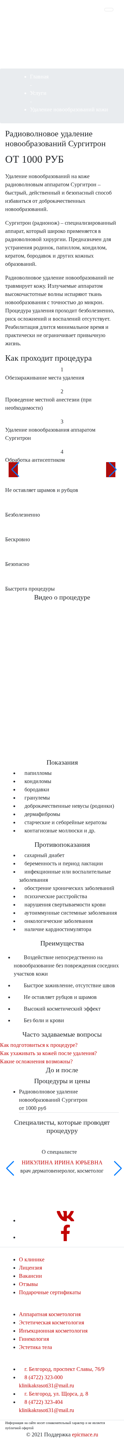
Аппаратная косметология (50, 1314)
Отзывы (28, 1284)
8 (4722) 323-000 (43, 1377)
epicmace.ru (85, 1434)
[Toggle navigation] (108, 9)
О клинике (31, 1259)
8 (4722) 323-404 (43, 1402)
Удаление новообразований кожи (69, 109)
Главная (39, 76)
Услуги (38, 93)
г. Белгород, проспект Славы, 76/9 (63, 1369)
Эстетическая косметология (51, 1322)
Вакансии (30, 1276)
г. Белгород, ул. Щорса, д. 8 (55, 1394)
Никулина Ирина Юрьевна (62, 1162)
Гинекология (34, 1339)
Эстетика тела (35, 1347)
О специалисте (60, 1152)
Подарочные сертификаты (50, 1292)
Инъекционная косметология (53, 1331)
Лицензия (30, 1268)
